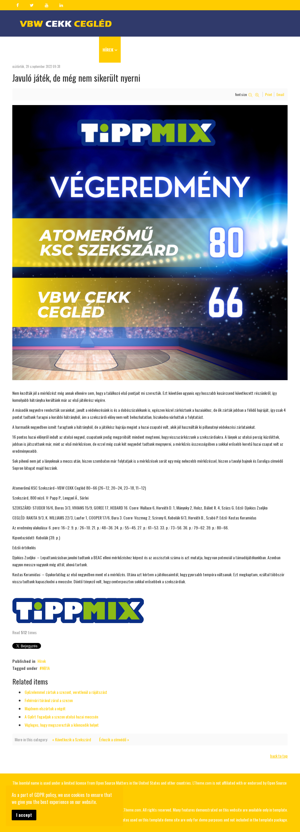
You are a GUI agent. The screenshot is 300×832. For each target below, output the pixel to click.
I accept (24, 815)
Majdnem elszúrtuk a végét (45, 708)
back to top (279, 756)
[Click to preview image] (150, 242)
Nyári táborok (138, 50)
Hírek (108, 50)
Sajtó (237, 50)
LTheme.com (202, 783)
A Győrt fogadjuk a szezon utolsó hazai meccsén (61, 716)
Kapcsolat (264, 50)
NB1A (46, 668)
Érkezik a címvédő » (114, 739)
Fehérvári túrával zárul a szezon (49, 700)
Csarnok (171, 50)
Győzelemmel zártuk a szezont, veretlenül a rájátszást (66, 692)
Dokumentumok (206, 50)
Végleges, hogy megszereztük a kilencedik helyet (62, 725)
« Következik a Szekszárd (71, 739)
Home (90, 50)
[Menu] (285, 49)
